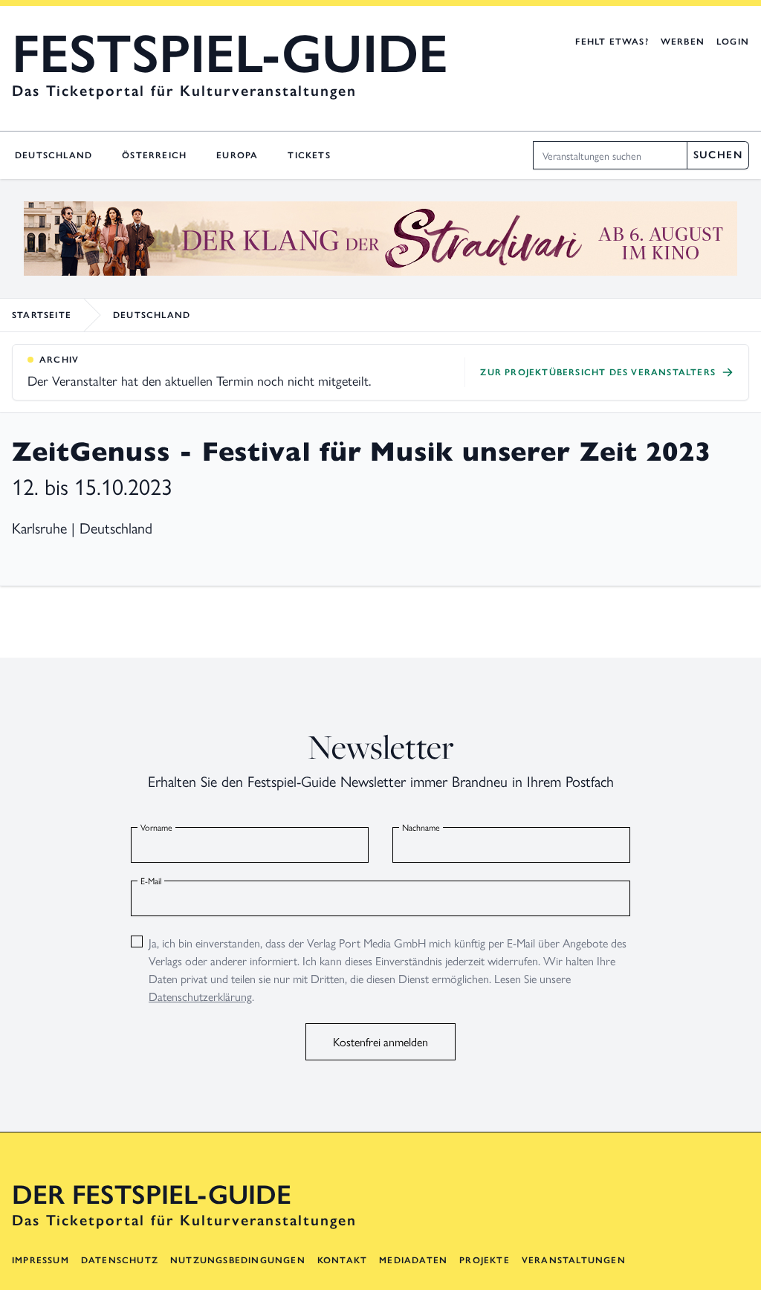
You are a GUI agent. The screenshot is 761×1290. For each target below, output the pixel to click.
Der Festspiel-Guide (151, 1195)
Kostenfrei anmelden (380, 1041)
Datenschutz (119, 1260)
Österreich (154, 155)
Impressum (40, 1260)
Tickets (309, 155)
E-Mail (150, 881)
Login (732, 41)
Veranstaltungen (574, 1260)
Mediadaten (413, 1260)
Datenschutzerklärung (200, 996)
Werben (683, 41)
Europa (237, 155)
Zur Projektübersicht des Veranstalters (598, 372)
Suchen (717, 155)
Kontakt (342, 1260)
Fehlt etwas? (611, 41)
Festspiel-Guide (230, 53)
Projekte (484, 1260)
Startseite (41, 315)
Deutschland (53, 155)
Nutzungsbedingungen (237, 1260)
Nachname (421, 827)
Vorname (156, 827)
